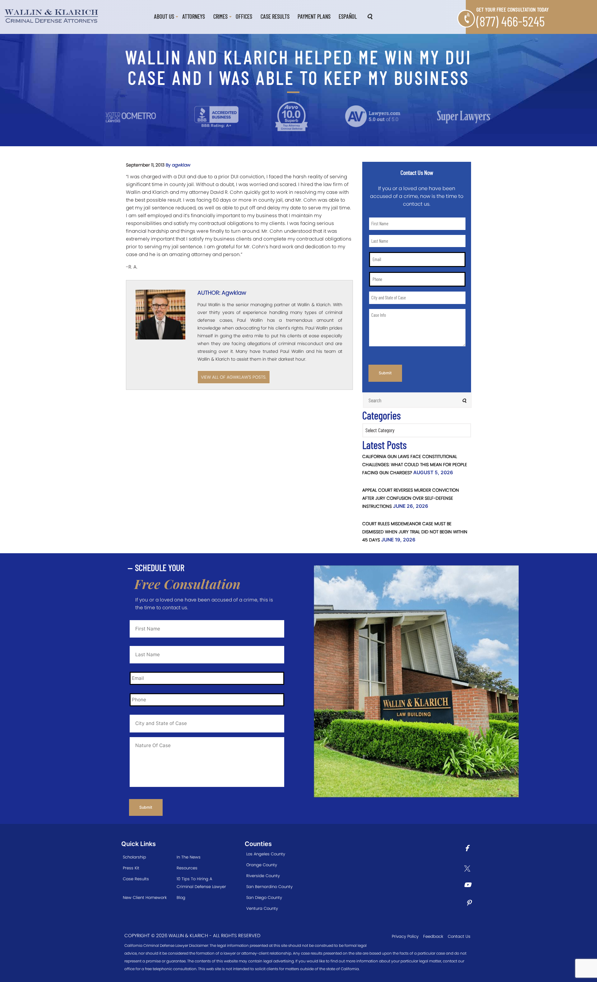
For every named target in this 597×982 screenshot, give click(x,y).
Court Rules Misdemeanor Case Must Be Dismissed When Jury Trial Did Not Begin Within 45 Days (414, 532)
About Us (164, 16)
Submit (385, 373)
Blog (181, 897)
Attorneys (193, 16)
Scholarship (134, 857)
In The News (189, 857)
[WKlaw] (51, 15)
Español (348, 16)
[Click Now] (469, 849)
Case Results (275, 16)
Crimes (220, 16)
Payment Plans (314, 16)
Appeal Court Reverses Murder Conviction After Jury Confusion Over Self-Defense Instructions (410, 498)
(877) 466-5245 (510, 21)
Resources (187, 868)
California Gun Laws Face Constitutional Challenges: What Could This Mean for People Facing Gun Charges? (414, 464)
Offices (244, 16)
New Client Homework (145, 897)
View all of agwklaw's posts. (233, 377)
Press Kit (131, 868)
